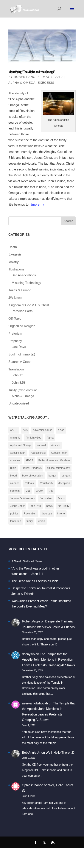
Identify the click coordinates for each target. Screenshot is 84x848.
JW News (15, 298)
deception (64, 483)
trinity (29, 521)
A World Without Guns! (27, 561)
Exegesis (46, 82)
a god (61, 430)
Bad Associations (24, 275)
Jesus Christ (17, 505)
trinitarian (15, 521)
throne (61, 513)
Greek (39, 490)
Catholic (29, 483)
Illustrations (16, 269)
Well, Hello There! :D (60, 752)
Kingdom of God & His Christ (28, 305)
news (49, 505)
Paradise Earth (22, 311)
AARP (13, 430)
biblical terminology (58, 468)
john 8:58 (35, 505)
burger (52, 475)
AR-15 (29, 460)
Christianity (46, 483)
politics (14, 513)
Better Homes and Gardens (54, 460)
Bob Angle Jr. (31, 752)
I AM (50, 490)
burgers (66, 475)
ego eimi (15, 490)
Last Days (19, 347)
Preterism (15, 333)
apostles (15, 460)
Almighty (15, 437)
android (41, 445)
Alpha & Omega (22, 82)
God (28, 490)
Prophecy (15, 341)
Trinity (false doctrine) (23, 390)
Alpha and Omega (20, 445)
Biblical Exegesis (32, 468)
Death (12, 247)
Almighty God (33, 437)
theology (47, 513)
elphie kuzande (32, 785)
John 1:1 (18, 375)
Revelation (30, 513)
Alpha (50, 437)
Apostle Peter (59, 452)
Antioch (55, 445)
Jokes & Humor (19, 290)
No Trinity (63, 505)
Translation (16, 369)
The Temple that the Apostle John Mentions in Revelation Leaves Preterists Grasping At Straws (48, 659)
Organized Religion (21, 326)
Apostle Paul (38, 452)
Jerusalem (46, 498)
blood (13, 475)
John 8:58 (18, 382)
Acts (25, 430)
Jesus (61, 498)
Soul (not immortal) (21, 354)
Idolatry (13, 262)
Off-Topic (14, 318)
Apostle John (17, 452)
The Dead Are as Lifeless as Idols (35, 581)
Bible (13, 468)
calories (14, 483)
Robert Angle (27, 77)
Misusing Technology (26, 283)
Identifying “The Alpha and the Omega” (31, 71)
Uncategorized (18, 403)
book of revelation (32, 475)
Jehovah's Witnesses (22, 498)
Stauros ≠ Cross (19, 361)
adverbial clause (42, 430)
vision (41, 521)
